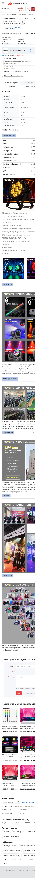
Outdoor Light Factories (27, 846)
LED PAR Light (17, 832)
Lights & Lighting (11, 14)
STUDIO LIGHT (6, 810)
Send (18, 693)
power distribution (7, 813)
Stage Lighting (22, 14)
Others (22, 813)
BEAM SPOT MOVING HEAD (10, 806)
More (3, 863)
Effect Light (31, 14)
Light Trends (7, 860)
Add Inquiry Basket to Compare (13, 76)
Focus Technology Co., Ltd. (25, 870)
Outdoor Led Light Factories (12, 850)
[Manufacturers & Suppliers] (17, 3)
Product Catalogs (29, 802)
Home (3, 14)
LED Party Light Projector (11, 836)
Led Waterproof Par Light (11, 855)
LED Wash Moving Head (27, 806)
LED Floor (6, 832)
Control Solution (24, 810)
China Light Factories (10, 846)
